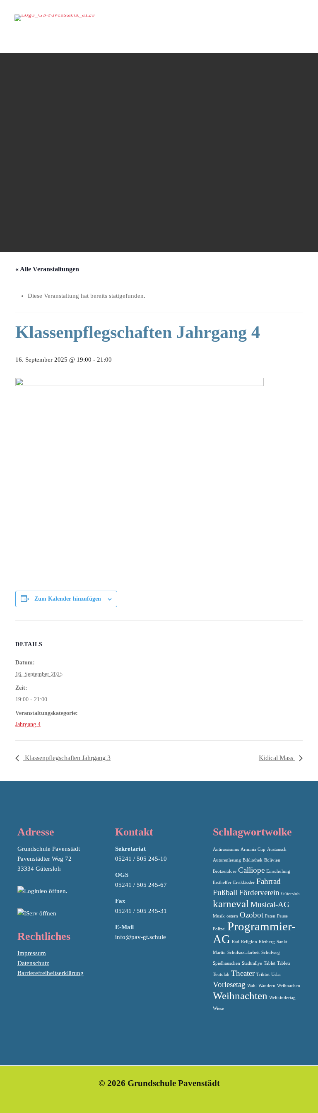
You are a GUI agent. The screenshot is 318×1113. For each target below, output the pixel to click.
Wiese (218, 1008)
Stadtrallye (252, 963)
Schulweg (270, 952)
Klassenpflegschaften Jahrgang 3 (67, 757)
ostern (232, 916)
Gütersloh (290, 893)
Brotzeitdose (224, 871)
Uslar (276, 974)
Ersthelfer (222, 882)
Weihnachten (240, 995)
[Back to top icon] (278, 1096)
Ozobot (251, 914)
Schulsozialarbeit (243, 952)
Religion (249, 941)
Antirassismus (226, 849)
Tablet (269, 963)
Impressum (31, 953)
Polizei (219, 929)
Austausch (277, 849)
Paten (270, 916)
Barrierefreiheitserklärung (50, 973)
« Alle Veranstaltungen (47, 269)
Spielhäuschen (226, 963)
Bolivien (272, 860)
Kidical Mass (277, 757)
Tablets (283, 963)
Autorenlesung (227, 860)
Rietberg (267, 941)
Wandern (266, 985)
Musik (219, 916)
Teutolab (221, 974)
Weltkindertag (282, 997)
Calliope (251, 870)
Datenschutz (33, 963)
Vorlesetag (229, 984)
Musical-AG (270, 904)
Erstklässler (244, 882)
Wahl (252, 985)
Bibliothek (253, 860)
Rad (235, 941)
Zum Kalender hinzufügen (67, 599)
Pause (282, 916)
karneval (231, 903)
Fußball (225, 892)
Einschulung (278, 871)
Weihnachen (288, 985)
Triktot (263, 974)
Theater (243, 973)
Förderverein (259, 892)
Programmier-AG (254, 933)
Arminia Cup (253, 849)
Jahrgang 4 (28, 724)
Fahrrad (268, 881)
